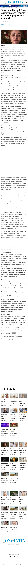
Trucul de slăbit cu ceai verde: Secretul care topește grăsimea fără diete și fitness (23, 514)
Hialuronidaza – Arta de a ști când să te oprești (13, 529)
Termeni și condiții (14, 556)
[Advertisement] (14, 161)
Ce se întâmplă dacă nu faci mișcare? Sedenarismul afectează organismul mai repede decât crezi (14, 401)
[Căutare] (26, 2)
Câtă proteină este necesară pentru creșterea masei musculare (5, 465)
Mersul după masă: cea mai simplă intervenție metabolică (13, 514)
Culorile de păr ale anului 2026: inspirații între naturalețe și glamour (5, 450)
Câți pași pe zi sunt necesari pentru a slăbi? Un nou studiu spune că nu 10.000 (14, 480)
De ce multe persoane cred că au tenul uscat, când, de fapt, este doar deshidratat (5, 499)
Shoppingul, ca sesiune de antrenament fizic (22, 416)
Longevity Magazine (5, 7)
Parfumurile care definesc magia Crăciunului (4, 480)
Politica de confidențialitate (14, 554)
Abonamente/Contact (14, 552)
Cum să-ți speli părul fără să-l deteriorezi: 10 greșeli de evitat (14, 499)
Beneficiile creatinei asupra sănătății (4, 401)
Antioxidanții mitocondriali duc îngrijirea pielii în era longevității (22, 450)
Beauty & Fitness (14, 7)
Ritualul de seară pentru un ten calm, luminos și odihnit (4, 529)
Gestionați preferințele (14, 559)
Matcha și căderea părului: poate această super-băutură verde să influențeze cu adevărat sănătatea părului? (14, 431)
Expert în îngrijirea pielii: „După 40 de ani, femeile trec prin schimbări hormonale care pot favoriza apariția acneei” (14, 450)
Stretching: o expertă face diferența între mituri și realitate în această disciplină (22, 465)
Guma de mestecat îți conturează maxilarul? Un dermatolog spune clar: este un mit (13, 465)
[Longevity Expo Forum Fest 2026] (14, 6)
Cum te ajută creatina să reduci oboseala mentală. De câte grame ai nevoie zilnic (4, 514)
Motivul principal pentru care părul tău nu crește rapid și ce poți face (22, 401)
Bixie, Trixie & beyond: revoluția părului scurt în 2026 (4, 416)
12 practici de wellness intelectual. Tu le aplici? (5, 431)
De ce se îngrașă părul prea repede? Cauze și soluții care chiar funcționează (13, 416)
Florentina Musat (8, 23)
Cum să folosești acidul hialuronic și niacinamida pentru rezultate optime (22, 499)
